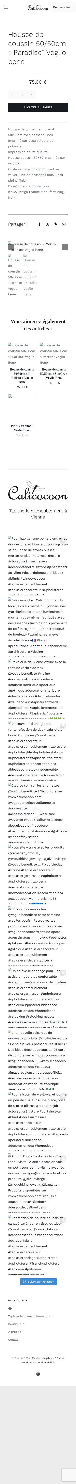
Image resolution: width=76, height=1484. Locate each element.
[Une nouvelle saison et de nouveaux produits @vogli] (38, 1060)
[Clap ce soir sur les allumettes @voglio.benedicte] (38, 812)
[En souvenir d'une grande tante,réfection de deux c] (38, 751)
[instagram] (38, 1374)
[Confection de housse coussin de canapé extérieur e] (38, 1245)
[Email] (64, 224)
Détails (17, 358)
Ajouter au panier (38, 107)
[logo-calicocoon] (38, 5)
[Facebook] (39, 224)
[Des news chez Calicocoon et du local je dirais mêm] (38, 627)
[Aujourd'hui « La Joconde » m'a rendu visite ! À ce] (38, 1183)
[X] (48, 224)
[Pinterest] (56, 224)
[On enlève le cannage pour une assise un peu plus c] (38, 998)
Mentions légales (42, 1358)
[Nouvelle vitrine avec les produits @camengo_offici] (38, 874)
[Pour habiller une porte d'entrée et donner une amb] (38, 565)
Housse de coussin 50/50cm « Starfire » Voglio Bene (54, 374)
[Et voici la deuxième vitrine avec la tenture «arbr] (38, 689)
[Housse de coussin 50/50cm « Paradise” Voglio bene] (38, 247)
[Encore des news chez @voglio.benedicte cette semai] (38, 936)
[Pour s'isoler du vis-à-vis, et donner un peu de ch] (38, 1121)
